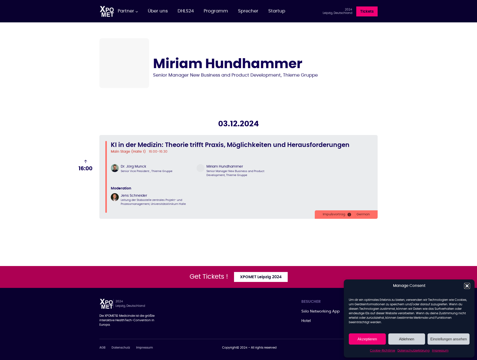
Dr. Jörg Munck (133, 166)
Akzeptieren (367, 339)
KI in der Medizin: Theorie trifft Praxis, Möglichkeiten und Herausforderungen (230, 145)
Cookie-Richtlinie (382, 350)
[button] (467, 285)
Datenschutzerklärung (414, 350)
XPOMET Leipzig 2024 (261, 277)
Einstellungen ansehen (448, 339)
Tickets (367, 11)
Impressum (440, 350)
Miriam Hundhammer (224, 166)
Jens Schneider (134, 195)
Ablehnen (406, 339)
